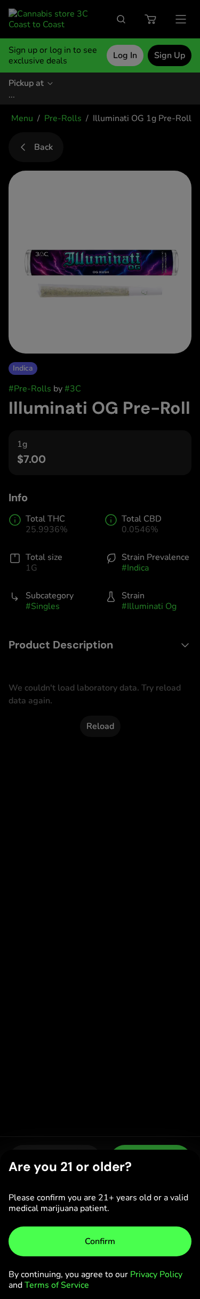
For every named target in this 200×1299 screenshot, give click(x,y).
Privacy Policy (156, 1274)
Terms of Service (57, 1285)
